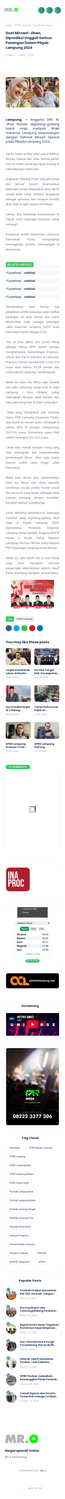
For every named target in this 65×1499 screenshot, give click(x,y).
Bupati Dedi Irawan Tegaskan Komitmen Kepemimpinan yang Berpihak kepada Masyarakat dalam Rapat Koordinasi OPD (39, 1326)
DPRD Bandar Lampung (40, 1147)
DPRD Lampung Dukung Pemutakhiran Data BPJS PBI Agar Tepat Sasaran (46, 745)
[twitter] (17, 628)
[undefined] (13, 273)
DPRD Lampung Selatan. (22, 1174)
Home (9, 25)
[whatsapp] (24, 628)
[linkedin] (40, 628)
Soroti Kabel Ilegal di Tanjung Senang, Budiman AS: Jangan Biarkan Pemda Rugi (18, 708)
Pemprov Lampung (19, 1253)
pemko (42, 1261)
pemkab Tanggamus (20, 1261)
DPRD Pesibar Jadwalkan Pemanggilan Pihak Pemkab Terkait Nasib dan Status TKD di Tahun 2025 (39, 1377)
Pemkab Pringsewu (19, 1235)
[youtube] (49, 1479)
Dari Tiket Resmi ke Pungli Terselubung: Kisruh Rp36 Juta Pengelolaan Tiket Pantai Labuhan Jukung (37, 1343)
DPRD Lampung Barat (20, 1165)
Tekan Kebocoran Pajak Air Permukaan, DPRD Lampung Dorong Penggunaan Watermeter (46, 708)
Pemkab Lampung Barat (21, 1191)
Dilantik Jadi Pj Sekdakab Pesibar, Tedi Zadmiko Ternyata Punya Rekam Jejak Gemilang (39, 1360)
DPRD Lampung (22, 25)
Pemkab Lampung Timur (22, 1218)
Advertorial (15, 1147)
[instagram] (43, 1479)
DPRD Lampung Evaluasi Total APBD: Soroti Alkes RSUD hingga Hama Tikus (18, 745)
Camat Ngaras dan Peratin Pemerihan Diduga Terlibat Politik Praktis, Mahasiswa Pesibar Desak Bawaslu (38, 1395)
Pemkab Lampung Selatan (23, 1200)
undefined (29, 272)
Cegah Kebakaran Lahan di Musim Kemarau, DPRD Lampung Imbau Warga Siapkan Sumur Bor (18, 671)
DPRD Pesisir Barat (19, 1183)
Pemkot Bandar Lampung (22, 1244)
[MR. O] (11, 10)
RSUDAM (41, 1253)
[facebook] (9, 628)
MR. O (43, 1470)
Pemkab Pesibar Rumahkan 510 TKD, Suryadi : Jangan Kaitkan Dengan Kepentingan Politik (38, 1292)
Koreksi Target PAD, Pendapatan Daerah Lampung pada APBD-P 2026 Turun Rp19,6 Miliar (46, 671)
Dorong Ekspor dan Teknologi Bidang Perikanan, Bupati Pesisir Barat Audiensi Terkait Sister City (39, 1309)
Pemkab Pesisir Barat (20, 1226)
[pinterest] (32, 628)
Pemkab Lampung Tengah (22, 1209)
